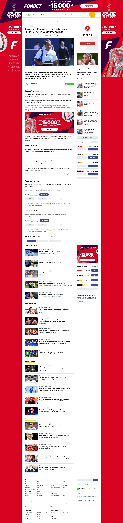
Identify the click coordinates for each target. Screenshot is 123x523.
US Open (52, 507)
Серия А (39, 493)
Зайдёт (29, 198)
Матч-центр (28, 483)
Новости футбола (29, 481)
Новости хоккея (54, 481)
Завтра (73, 14)
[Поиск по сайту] (98, 14)
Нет (42, 198)
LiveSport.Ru (28, 21)
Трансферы (27, 487)
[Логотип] (29, 14)
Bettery (26, 518)
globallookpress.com (40, 67)
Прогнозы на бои (29, 505)
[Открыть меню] (26, 14)
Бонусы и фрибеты (29, 512)
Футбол (43, 14)
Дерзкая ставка (41, 507)
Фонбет (27, 514)
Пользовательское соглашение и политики (85, 500)
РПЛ (38, 481)
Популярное (28, 491)
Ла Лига (39, 491)
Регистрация (92, 149)
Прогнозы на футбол (30, 489)
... (95, 17)
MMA (64, 493)
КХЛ (64, 481)
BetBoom (27, 516)
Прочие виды (54, 510)
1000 (37, 203)
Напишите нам (94, 488)
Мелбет (39, 516)
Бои (51, 491)
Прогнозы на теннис (47, 21)
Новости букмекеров (42, 512)
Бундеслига (40, 495)
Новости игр (53, 518)
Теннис (53, 14)
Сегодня (67, 14)
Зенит (38, 518)
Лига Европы (40, 485)
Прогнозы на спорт (37, 21)
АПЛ (38, 489)
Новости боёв (53, 493)
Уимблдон (65, 503)
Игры (51, 516)
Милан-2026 (66, 512)
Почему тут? (81, 149)
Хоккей (48, 14)
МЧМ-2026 (65, 487)
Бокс (64, 495)
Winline (39, 514)
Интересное (28, 493)
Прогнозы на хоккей (29, 503)
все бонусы (95, 266)
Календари (27, 485)
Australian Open (66, 501)
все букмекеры (94, 142)
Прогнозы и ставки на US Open (36, 156)
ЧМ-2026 (39, 487)
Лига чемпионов (41, 483)
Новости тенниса (54, 501)
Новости (52, 512)
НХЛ (64, 483)
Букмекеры (80, 14)
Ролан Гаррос (66, 505)
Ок (95, 480)
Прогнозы (35, 14)
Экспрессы (59, 14)
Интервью (27, 495)
